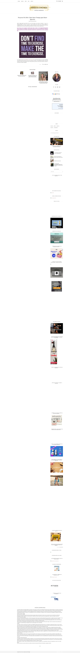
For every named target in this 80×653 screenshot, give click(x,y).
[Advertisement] (56, 29)
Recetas (52, 127)
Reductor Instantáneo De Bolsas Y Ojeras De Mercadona (58, 157)
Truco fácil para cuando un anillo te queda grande (58, 153)
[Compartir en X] (44, 64)
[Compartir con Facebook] (42, 64)
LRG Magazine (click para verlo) (29, 59)
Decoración (55, 127)
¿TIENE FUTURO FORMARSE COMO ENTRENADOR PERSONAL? (56, 146)
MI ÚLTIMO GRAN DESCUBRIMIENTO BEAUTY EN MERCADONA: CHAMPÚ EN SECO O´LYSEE (58, 164)
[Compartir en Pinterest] (45, 64)
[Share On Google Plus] (47, 64)
